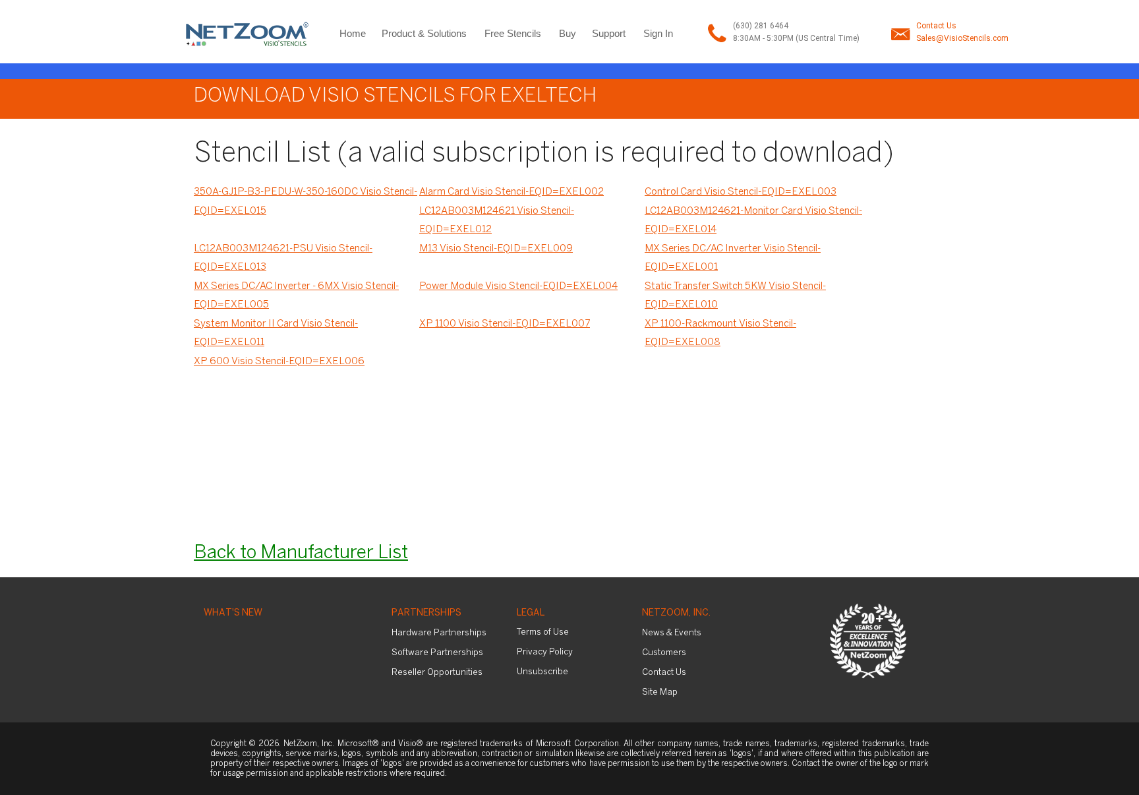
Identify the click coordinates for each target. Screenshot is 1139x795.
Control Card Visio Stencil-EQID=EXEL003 (740, 192)
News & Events (671, 633)
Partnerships (426, 613)
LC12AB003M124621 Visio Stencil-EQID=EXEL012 (496, 221)
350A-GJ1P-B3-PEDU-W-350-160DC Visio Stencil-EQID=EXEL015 (305, 201)
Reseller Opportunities (437, 672)
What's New (233, 613)
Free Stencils (512, 33)
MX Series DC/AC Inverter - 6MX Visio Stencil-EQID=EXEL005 (296, 296)
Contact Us (936, 25)
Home (352, 33)
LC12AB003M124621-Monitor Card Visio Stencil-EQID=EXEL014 (753, 221)
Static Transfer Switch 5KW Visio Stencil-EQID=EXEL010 (735, 296)
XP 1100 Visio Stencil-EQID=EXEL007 (504, 324)
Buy (567, 33)
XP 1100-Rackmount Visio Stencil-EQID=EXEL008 (720, 333)
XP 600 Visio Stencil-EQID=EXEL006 (279, 361)
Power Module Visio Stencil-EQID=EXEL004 (518, 286)
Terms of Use (543, 632)
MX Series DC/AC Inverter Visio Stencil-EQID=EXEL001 (733, 258)
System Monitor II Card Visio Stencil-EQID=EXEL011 (276, 333)
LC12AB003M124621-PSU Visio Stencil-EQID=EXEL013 (283, 258)
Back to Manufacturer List (301, 553)
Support (609, 33)
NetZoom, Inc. (676, 613)
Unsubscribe (542, 672)
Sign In (658, 33)
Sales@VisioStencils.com (962, 38)
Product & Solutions (424, 33)
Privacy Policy (545, 652)
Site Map (660, 692)
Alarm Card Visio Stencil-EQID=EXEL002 (511, 192)
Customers (664, 653)
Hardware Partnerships (439, 633)
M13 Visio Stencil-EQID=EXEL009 (496, 248)
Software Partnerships (437, 653)
